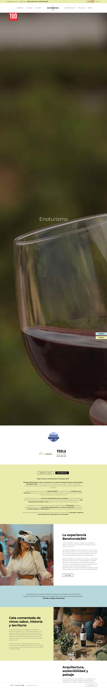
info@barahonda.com (32, 685)
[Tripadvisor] (19, 685)
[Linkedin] (21, 685)
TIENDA (90, 7)
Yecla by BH (81, 7)
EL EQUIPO (30, 7)
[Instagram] (13, 685)
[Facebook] (11, 685)
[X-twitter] (15, 685)
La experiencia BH (69, 7)
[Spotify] (17, 685)
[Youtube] (23, 685)
